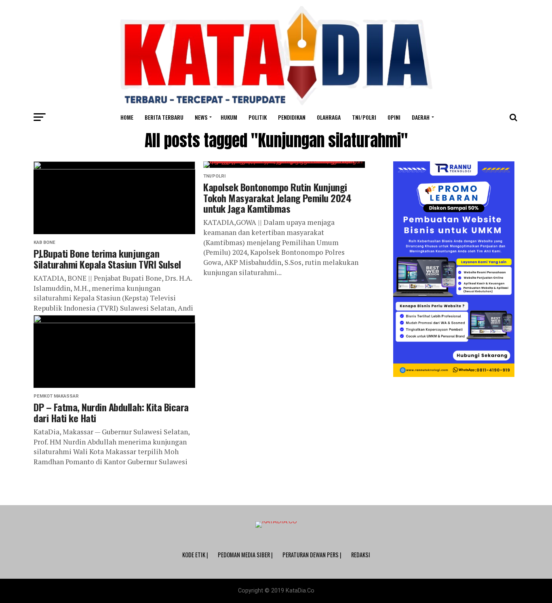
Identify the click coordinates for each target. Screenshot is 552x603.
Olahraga (329, 117)
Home (126, 117)
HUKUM (229, 117)
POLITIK (258, 117)
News (201, 117)
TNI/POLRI (364, 117)
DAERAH (421, 117)
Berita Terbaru (164, 117)
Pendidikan (291, 117)
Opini (394, 117)
